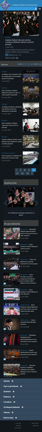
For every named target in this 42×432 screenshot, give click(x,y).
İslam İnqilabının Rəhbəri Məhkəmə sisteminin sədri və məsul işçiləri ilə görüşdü (11, 93)
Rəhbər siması (24, 305)
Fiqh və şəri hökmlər (11, 386)
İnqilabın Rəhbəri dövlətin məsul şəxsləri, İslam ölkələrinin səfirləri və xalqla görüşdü (12, 142)
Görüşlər (7, 37)
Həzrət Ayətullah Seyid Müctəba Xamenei (28, 322)
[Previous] (16, 170)
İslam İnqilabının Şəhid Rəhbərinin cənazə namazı (29, 246)
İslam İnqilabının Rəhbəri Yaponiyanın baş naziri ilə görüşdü (10, 125)
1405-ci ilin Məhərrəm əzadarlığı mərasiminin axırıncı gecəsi (29, 262)
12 (22, 173)
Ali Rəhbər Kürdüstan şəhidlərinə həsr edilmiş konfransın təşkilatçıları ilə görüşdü (12, 109)
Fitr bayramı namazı (8, 153)
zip (16, 58)
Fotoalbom (8, 402)
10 (34, 170)
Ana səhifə (18, 423)
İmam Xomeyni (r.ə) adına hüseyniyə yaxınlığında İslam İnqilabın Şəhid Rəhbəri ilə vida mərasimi (28, 279)
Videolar (7, 412)
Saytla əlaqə (35, 425)
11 (17, 173)
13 (27, 173)
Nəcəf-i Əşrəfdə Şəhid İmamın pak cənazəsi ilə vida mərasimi (28, 352)
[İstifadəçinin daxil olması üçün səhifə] (35, 8)
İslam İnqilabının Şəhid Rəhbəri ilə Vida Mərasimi (29, 292)
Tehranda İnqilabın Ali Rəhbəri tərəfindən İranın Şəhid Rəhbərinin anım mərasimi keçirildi (28, 370)
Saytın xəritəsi (35, 423)
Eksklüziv (7, 391)
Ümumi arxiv (18, 428)
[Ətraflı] (6, 55)
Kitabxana (7, 397)
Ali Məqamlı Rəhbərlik (12, 407)
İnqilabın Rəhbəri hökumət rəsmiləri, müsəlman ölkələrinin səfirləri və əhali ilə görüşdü (19, 42)
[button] (39, 8)
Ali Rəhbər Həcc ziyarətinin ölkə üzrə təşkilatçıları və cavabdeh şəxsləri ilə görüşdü (11, 76)
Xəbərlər (7, 381)
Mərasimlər (23, 229)
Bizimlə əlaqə (8, 418)
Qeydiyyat (18, 425)
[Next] (32, 173)
